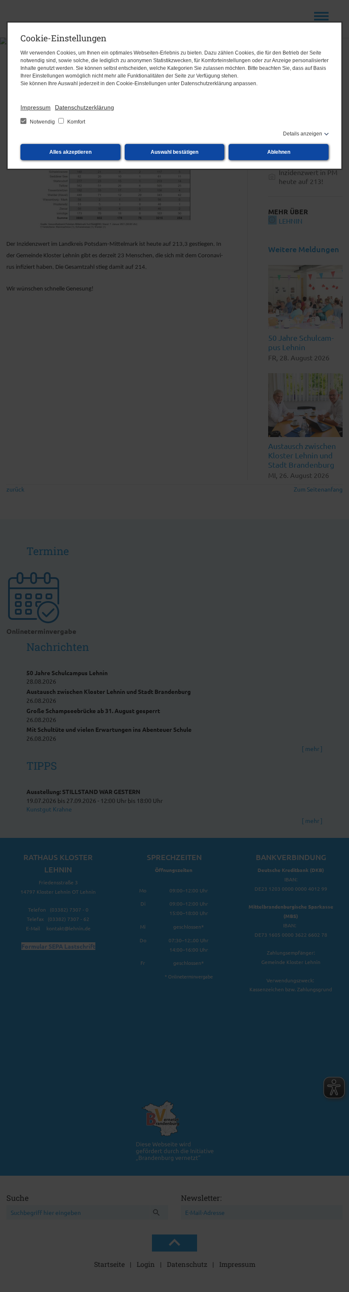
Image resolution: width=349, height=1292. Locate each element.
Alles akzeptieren (70, 152)
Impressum (35, 107)
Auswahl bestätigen (174, 152)
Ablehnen (278, 152)
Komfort (75, 122)
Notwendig (42, 122)
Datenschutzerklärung (84, 107)
